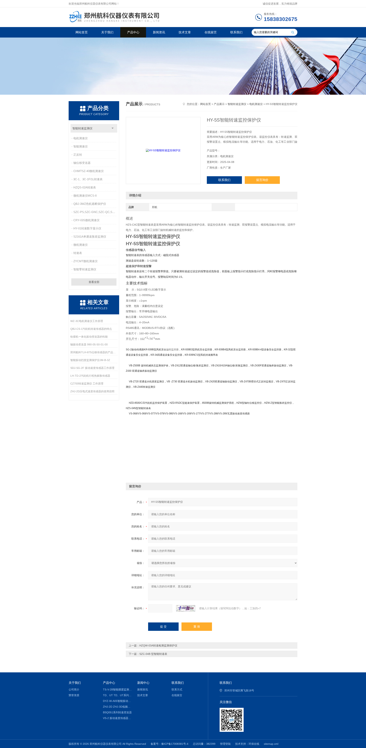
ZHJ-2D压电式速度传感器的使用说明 (92, 391)
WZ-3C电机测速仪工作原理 (86, 321)
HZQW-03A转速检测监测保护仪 (158, 645)
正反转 (77, 154)
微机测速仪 (80, 244)
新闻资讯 (159, 32)
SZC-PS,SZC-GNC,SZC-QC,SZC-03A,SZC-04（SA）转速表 (95, 212)
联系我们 (236, 32)
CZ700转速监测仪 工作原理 (86, 383)
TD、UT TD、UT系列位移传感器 (117, 695)
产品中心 (133, 32)
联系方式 (177, 689)
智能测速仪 (80, 146)
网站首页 (81, 32)
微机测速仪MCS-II (85, 195)
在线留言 (211, 32)
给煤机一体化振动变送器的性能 (89, 336)
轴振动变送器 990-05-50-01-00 (89, 344)
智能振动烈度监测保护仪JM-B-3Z (90, 360)
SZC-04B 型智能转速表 (153, 653)
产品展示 (219, 104)
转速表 (77, 253)
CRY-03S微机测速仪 (86, 220)
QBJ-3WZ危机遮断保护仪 (89, 203)
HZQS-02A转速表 (84, 187)
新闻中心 (143, 682)
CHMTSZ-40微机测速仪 (88, 171)
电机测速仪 (80, 138)
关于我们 (107, 32)
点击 (112, 128)
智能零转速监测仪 (84, 269)
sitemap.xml (271, 743)
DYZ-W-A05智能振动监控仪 (117, 700)
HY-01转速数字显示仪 (87, 228)
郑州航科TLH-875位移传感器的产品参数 (93, 352)
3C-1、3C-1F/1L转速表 (88, 179)
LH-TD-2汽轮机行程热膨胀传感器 (90, 375)
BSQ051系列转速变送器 (117, 712)
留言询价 (262, 180)
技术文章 (185, 32)
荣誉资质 (74, 695)
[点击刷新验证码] (185, 608)
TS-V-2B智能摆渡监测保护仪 (117, 689)
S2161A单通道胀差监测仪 (89, 236)
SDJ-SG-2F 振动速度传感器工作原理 (92, 367)
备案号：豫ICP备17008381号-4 (169, 743)
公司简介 (74, 689)
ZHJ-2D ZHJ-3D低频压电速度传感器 (117, 706)
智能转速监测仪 (82, 128)
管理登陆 (225, 743)
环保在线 (254, 743)
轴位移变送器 (82, 162)
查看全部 (94, 282)
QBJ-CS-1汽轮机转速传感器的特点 (91, 328)
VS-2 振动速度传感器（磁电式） (117, 718)
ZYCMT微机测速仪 (85, 261)
